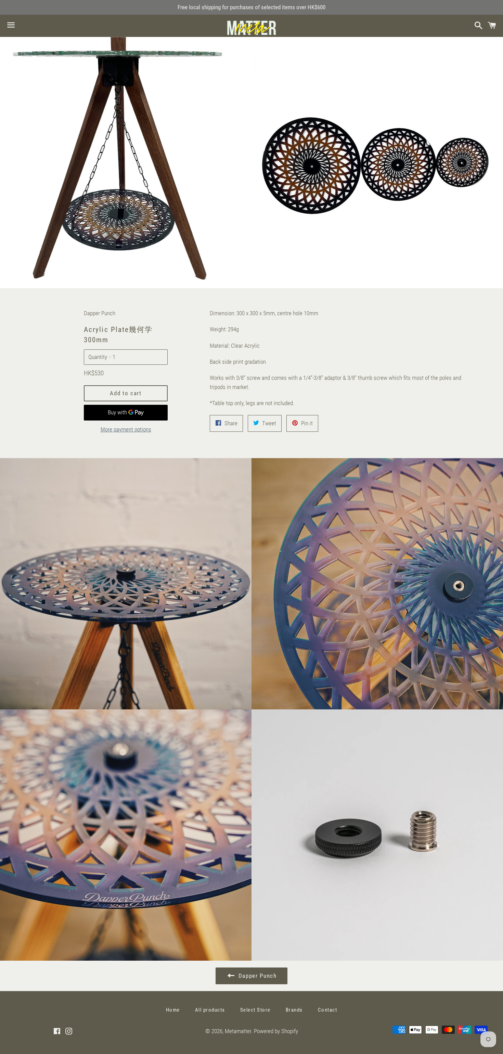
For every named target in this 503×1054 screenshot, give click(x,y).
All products (210, 1010)
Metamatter (238, 1031)
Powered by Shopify (276, 1031)
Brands (294, 1010)
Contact (327, 1010)
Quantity (97, 356)
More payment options (126, 429)
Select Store (255, 1010)
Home (173, 1010)
